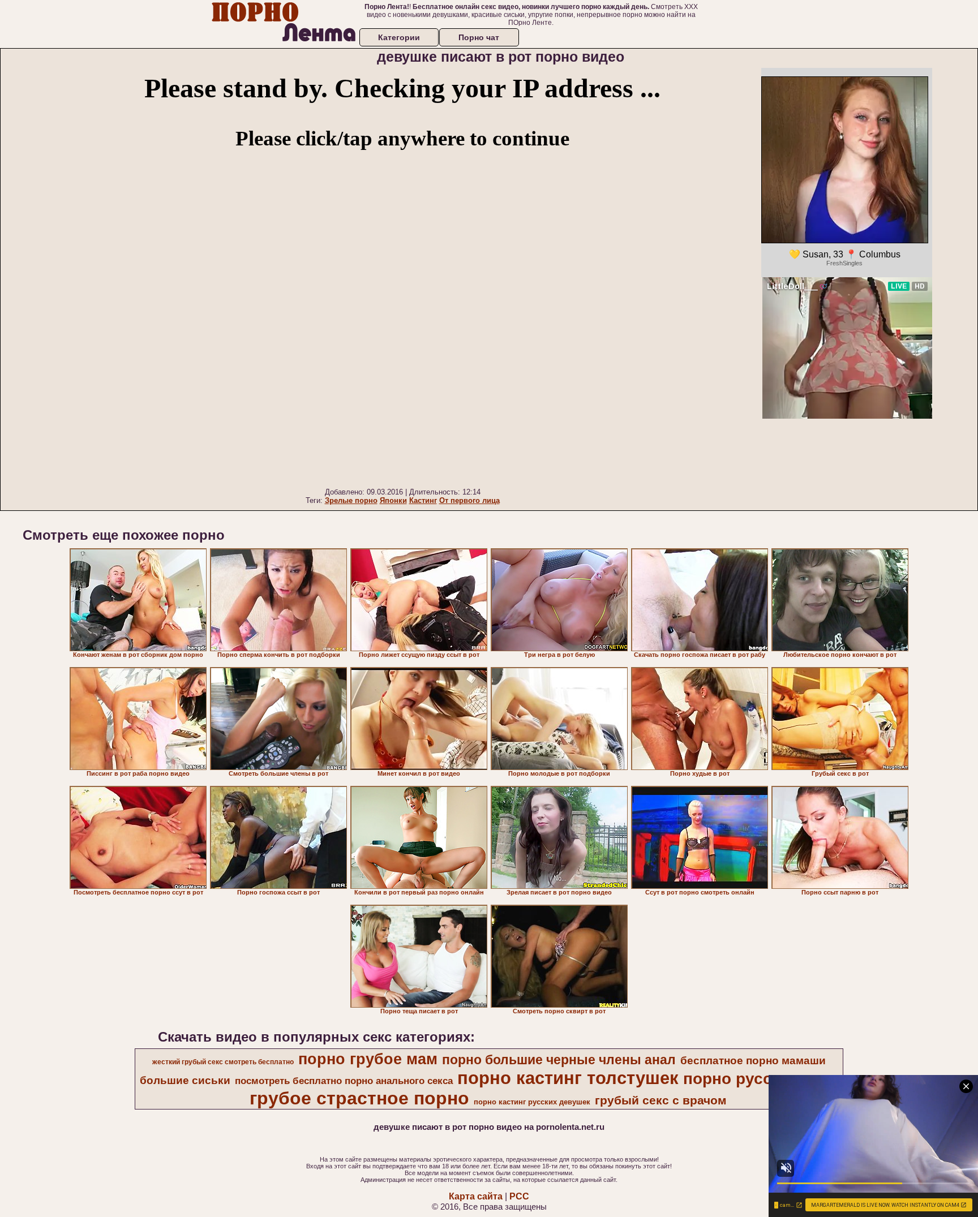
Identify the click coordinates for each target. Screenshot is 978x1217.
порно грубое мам (367, 1059)
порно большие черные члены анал (559, 1059)
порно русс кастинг (760, 1078)
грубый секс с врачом (661, 1100)
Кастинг (423, 500)
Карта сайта (476, 1196)
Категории (399, 37)
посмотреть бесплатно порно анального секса (344, 1080)
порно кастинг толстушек (568, 1077)
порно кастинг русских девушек (532, 1102)
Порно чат (478, 37)
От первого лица (469, 500)
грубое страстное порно (359, 1098)
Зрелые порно (351, 500)
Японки (393, 500)
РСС (519, 1196)
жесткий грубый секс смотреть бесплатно (223, 1062)
